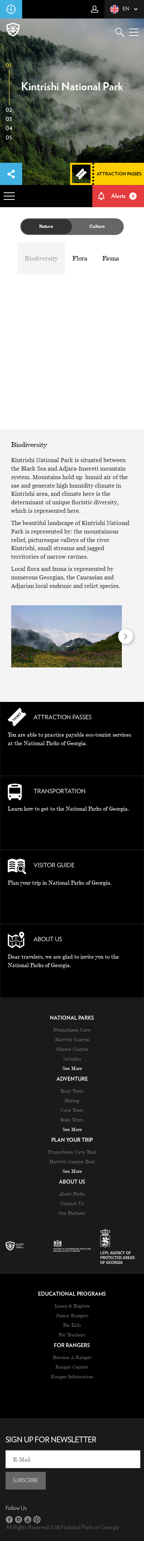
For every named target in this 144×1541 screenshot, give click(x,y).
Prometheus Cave (72, 1030)
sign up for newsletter (51, 1440)
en (126, 9)
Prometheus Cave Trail (72, 1152)
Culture (97, 226)
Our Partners (72, 1213)
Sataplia (72, 1058)
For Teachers (72, 1335)
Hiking (72, 1100)
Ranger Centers (72, 1367)
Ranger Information (72, 1376)
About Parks (72, 1194)
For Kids (72, 1325)
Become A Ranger (72, 1357)
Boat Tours (72, 1091)
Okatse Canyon (72, 1049)
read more (72, 760)
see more (72, 1068)
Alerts (122, 196)
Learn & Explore (72, 1306)
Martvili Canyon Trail (72, 1161)
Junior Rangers (72, 1315)
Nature (46, 226)
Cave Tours (72, 1110)
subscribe (25, 1480)
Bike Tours (72, 1120)
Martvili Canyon (72, 1039)
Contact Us (72, 1203)
